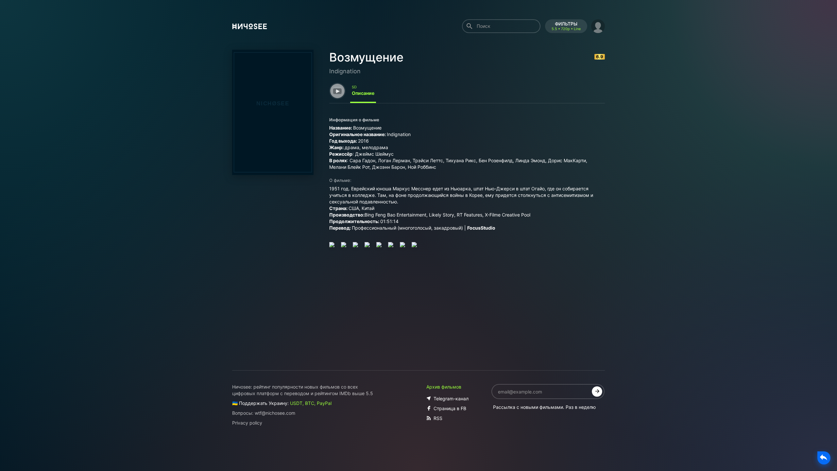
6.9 (599, 56)
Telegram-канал (451, 398)
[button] (598, 25)
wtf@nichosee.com (275, 413)
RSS (438, 418)
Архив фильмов (443, 387)
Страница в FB (450, 408)
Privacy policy (247, 423)
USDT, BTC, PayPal (311, 403)
